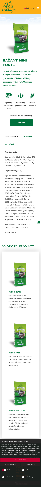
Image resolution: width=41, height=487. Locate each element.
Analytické (10, 477)
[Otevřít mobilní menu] (38, 8)
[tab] (12, 137)
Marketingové (31, 477)
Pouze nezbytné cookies (10, 464)
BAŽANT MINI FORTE (17, 411)
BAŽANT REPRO (15, 292)
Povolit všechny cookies (20, 459)
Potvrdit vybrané (31, 464)
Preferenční (30, 470)
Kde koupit (21, 123)
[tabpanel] (20, 192)
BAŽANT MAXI (14, 353)
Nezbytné (9, 470)
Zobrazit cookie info (20, 483)
